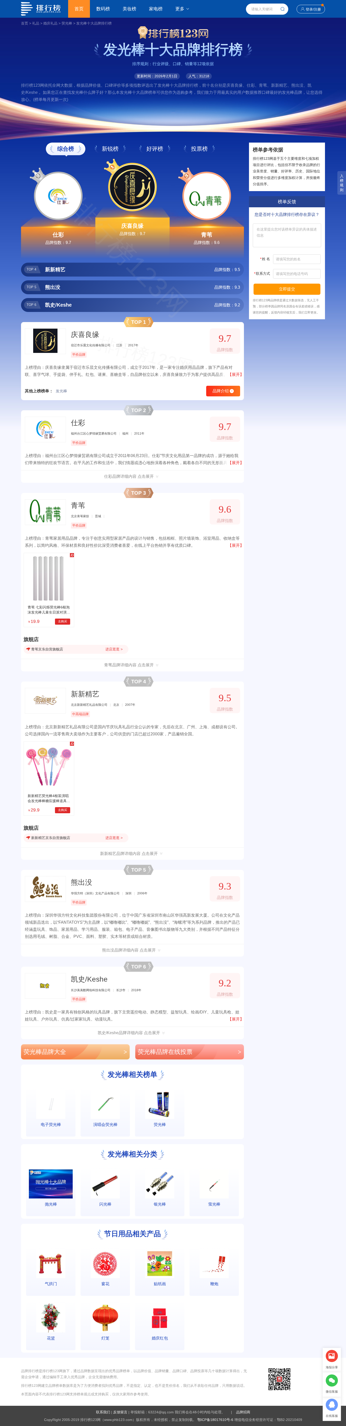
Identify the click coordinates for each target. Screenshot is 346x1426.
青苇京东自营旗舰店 (47, 649)
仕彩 (58, 235)
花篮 (51, 1338)
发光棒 (61, 391)
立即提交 (287, 289)
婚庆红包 (160, 1338)
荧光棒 (67, 23)
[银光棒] (160, 1183)
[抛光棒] (51, 1183)
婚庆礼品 (50, 23)
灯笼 (105, 1338)
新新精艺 (85, 694)
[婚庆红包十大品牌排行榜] (160, 1317)
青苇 (206, 235)
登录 (309, 9)
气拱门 (51, 1284)
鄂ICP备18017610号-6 (215, 1420)
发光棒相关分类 (132, 1154)
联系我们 (103, 1412)
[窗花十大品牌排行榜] (105, 1263)
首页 (79, 8)
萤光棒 (214, 1204)
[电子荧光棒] (51, 1104)
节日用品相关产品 (132, 1234)
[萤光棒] (214, 1183)
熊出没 (81, 882)
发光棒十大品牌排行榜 (94, 23)
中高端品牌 (80, 714)
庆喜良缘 (132, 226)
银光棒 (160, 1204)
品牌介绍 (223, 391)
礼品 (35, 23)
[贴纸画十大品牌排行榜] (160, 1263)
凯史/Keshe (89, 979)
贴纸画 (160, 1284)
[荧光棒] (160, 1104)
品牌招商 (243, 1412)
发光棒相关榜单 (132, 1074)
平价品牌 (78, 354)
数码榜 (103, 8)
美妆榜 (129, 8)
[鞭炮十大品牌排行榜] (214, 1263)
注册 (317, 9)
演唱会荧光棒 (105, 1124)
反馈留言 (120, 1412)
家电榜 (156, 8)
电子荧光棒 (51, 1124)
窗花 (105, 1284)
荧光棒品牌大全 (75, 1051)
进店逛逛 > (113, 649)
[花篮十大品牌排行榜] (51, 1317)
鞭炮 (214, 1284)
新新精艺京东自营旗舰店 (50, 838)
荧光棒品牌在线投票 (189, 1051)
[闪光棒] (105, 1183)
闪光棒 (105, 1204)
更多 (179, 8)
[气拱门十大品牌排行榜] (51, 1263)
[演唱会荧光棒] (105, 1104)
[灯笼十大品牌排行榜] (105, 1317)
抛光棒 (51, 1204)
